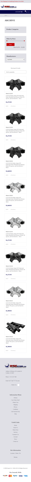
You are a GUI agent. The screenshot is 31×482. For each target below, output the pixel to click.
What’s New (15, 430)
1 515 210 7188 (18, 11)
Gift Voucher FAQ (15, 411)
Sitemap (15, 457)
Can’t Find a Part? (15, 400)
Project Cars (15, 402)
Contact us (15, 441)
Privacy (15, 407)
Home (6, 15)
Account (15, 436)
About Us (15, 427)
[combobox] (15, 72)
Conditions (15, 409)
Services (15, 432)
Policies (15, 397)
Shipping (15, 404)
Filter (10, 44)
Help (15, 413)
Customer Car (15, 434)
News (15, 439)
